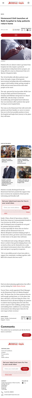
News (2, 14)
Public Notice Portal (19, 286)
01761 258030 (10, 392)
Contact (3, 352)
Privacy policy (5, 354)
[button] (3, 3)
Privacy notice (8, 374)
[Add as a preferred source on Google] (16, 29)
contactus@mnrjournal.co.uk (11, 394)
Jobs (2, 356)
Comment (26, 335)
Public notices (5, 357)
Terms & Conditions (6, 351)
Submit (26, 207)
